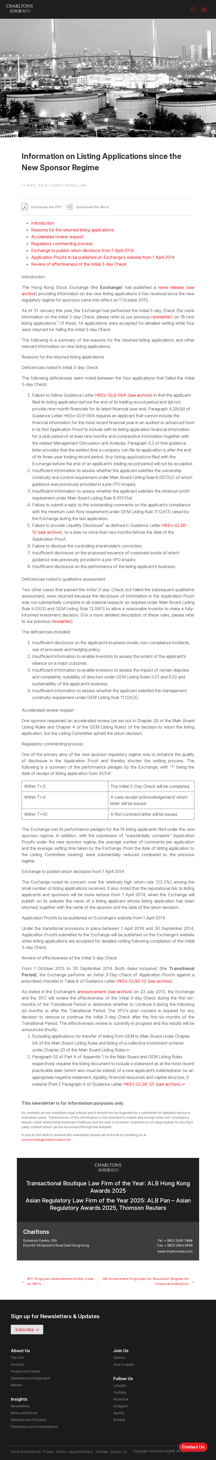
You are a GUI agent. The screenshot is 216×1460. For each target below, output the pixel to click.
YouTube (119, 1392)
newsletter (161, 316)
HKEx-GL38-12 (138, 1084)
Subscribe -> (27, 1329)
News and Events (24, 1413)
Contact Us (118, 1452)
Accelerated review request (57, 236)
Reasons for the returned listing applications (72, 229)
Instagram (120, 1406)
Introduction (42, 223)
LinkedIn (119, 1386)
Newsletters (20, 1406)
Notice (61, 1452)
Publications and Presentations (34, 1427)
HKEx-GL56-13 (131, 981)
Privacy (48, 1452)
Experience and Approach (30, 1378)
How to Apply (123, 1364)
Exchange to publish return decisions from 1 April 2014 (82, 250)
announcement (91, 991)
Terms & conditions (26, 1452)
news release (171, 287)
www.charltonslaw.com (175, 1251)
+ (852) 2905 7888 (178, 1241)
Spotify (118, 1413)
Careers (119, 1358)
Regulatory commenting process (62, 243)
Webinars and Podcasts (29, 1420)
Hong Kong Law (69, 185)
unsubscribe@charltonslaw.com (46, 1140)
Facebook (121, 1399)
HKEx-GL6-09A (110, 395)
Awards (16, 1385)
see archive (140, 395)
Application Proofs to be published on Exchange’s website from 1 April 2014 (103, 257)
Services (17, 1364)
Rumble (119, 1420)
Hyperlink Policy (80, 1452)
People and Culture (25, 1371)
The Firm (17, 1358)
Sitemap (101, 1452)
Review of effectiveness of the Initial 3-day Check (78, 264)
